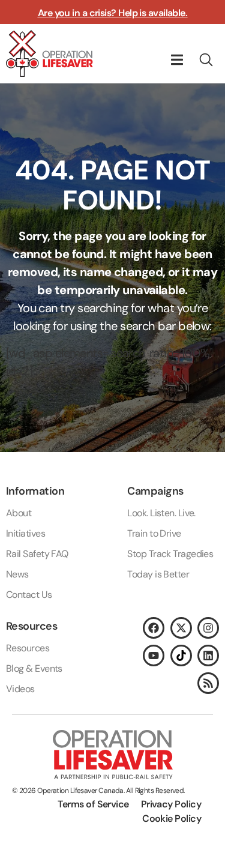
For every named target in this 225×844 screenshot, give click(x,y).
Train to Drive (154, 533)
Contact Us (29, 594)
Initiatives (25, 533)
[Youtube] (153, 655)
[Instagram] (208, 628)
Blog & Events (34, 668)
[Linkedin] (208, 655)
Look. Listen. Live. (161, 513)
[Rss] (208, 683)
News (17, 574)
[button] (176, 59)
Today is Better (158, 574)
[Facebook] (153, 628)
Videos (20, 689)
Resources (27, 648)
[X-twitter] (181, 628)
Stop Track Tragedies (170, 553)
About (18, 513)
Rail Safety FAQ (37, 553)
